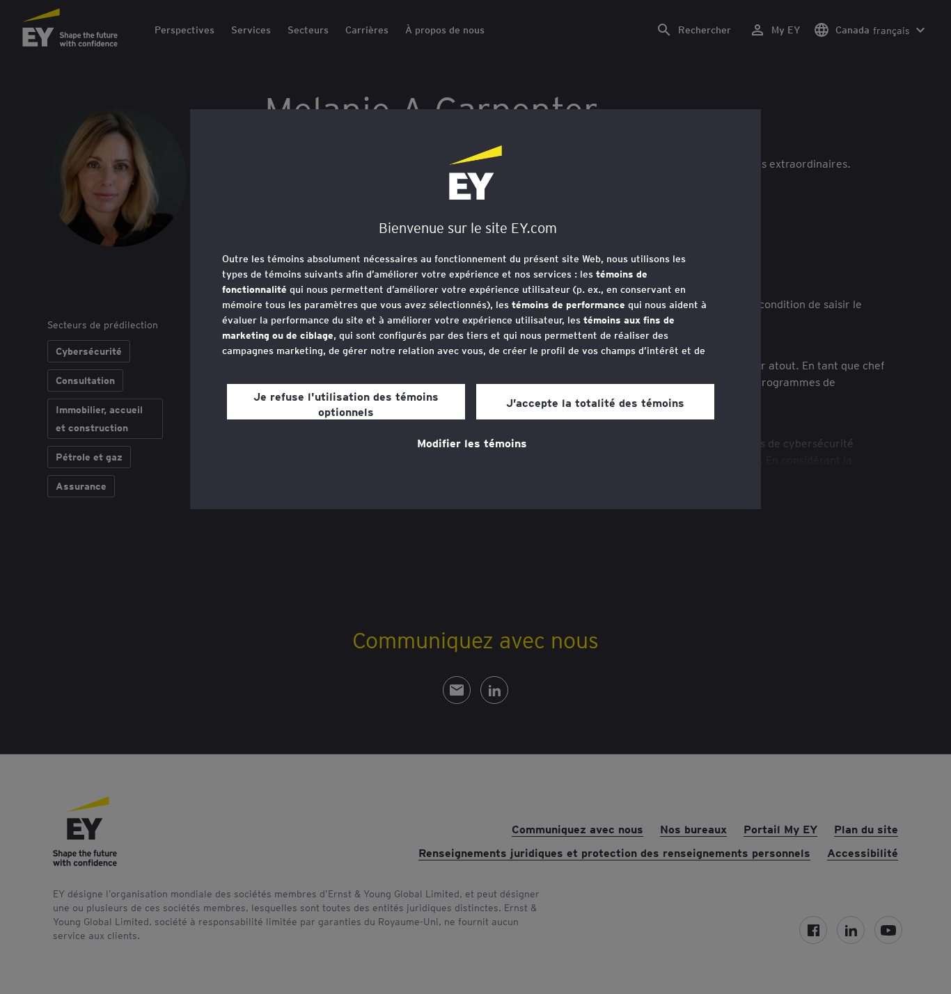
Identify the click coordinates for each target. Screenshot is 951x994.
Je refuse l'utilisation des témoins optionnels (346, 403)
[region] (475, 309)
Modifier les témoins (472, 442)
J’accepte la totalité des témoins (595, 402)
